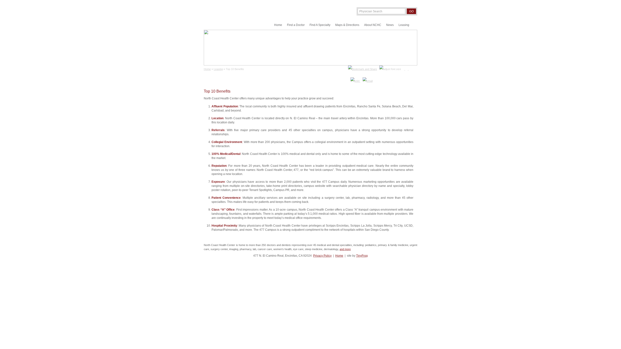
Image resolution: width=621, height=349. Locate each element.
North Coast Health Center (228, 15)
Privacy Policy (322, 255)
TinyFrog (362, 255)
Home (339, 255)
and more (345, 249)
